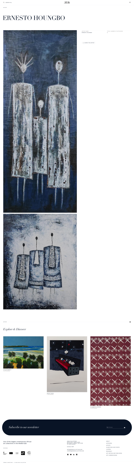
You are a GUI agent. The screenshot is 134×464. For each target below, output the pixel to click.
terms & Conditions (8, 462)
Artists (5, 7)
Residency (109, 451)
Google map (70, 446)
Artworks (109, 443)
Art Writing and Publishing (114, 453)
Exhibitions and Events (113, 447)
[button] (130, 3)
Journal (108, 449)
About (108, 441)
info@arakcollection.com (74, 449)
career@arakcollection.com (75, 450)
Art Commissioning (111, 455)
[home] (67, 2)
